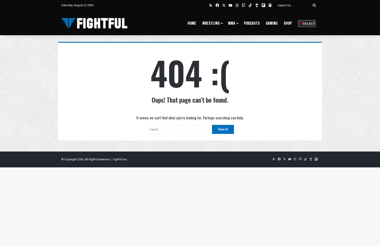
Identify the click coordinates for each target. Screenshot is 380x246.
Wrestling (210, 23)
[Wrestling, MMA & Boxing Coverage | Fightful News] (94, 23)
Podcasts (252, 23)
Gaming (272, 23)
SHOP (288, 23)
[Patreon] (307, 23)
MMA (231, 23)
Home (192, 23)
